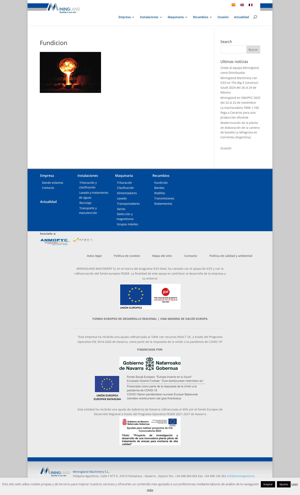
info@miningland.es (240, 476)
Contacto (48, 188)
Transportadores (128, 204)
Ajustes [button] (283, 484)
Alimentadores (127, 193)
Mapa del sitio (162, 256)
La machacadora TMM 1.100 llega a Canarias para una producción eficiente (239, 112)
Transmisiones (164, 198)
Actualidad (241, 17)
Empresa (125, 17)
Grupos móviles (127, 224)
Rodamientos (163, 204)
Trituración (124, 183)
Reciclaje (85, 203)
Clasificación (125, 188)
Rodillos (159, 193)
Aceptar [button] (268, 484)
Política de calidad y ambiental (230, 256)
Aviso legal (94, 256)
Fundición (161, 183)
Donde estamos (52, 183)
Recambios (200, 17)
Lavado (122, 198)
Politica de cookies (127, 256)
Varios (121, 209)
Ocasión (223, 17)
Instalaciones (149, 17)
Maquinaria (176, 17)
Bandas (159, 188)
